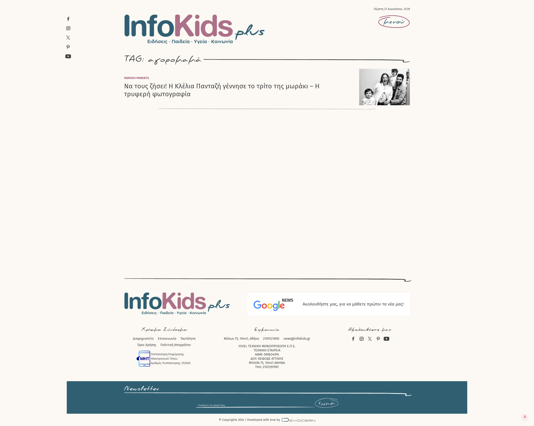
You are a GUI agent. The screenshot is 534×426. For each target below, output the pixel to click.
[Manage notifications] (524, 416)
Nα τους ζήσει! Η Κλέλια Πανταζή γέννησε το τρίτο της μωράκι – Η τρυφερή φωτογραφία (222, 90)
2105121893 (271, 339)
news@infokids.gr (296, 339)
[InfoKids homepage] (194, 29)
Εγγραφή (327, 403)
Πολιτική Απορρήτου (175, 345)
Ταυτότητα (187, 339)
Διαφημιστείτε (143, 339)
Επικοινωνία (167, 339)
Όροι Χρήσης (146, 345)
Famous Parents (136, 78)
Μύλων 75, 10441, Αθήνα (241, 339)
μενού (394, 21)
